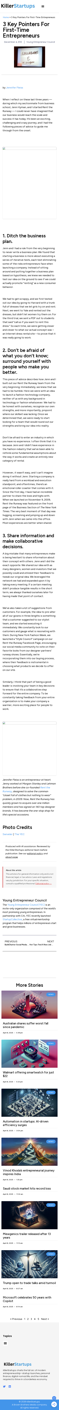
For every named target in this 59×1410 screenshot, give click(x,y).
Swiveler (8, 834)
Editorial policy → (44, 883)
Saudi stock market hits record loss (27, 1188)
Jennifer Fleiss (14, 87)
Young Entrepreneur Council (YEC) (26, 904)
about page (11, 857)
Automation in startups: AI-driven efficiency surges (25, 1123)
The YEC (19, 834)
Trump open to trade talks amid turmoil (29, 1283)
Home (6, 17)
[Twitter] (4, 1386)
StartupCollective (12, 919)
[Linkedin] (9, 1386)
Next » (45, 1319)
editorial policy (35, 853)
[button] (43, 6)
